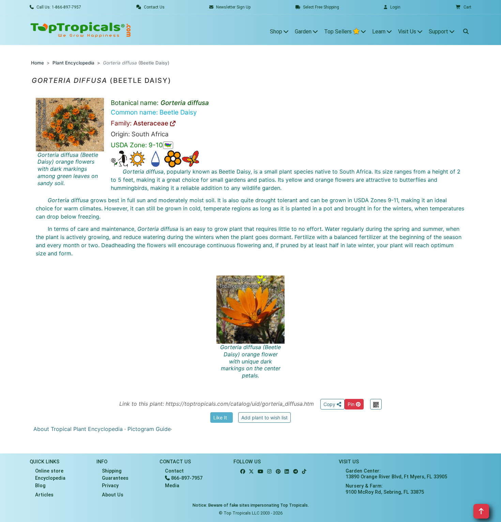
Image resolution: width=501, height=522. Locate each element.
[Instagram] (269, 472)
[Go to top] (481, 511)
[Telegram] (295, 472)
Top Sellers (338, 31)
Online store (49, 471)
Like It (220, 417)
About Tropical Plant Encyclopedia (78, 429)
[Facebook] (242, 472)
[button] (463, 7)
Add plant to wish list (264, 417)
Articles (44, 495)
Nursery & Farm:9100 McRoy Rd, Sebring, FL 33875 (385, 489)
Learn (379, 31)
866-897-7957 (186, 478)
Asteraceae (151, 123)
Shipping (112, 471)
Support (439, 31)
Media (172, 486)
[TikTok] (304, 472)
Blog (40, 486)
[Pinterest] (278, 472)
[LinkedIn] (287, 472)
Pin (352, 404)
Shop (277, 31)
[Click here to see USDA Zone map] (168, 145)
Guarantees (115, 478)
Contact (174, 471)
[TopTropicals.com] (81, 30)
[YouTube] (260, 472)
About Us (112, 495)
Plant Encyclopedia (73, 62)
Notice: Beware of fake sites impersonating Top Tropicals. (251, 505)
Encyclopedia (50, 478)
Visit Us (408, 31)
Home (37, 62)
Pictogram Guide (149, 429)
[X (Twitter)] (251, 472)
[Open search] (465, 30)
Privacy (110, 486)
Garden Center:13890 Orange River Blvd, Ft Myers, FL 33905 (396, 474)
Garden (304, 31)
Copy (330, 404)
